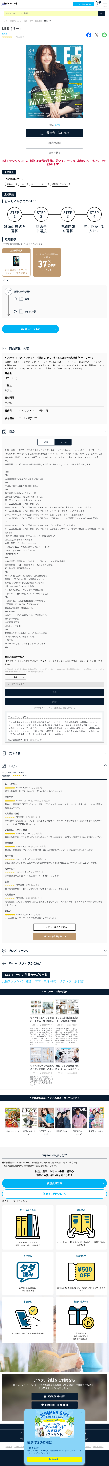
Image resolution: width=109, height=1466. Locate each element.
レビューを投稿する (52, 936)
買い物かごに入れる (30, 329)
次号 (22, 184)
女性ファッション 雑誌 (18, 21)
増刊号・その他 (59, 184)
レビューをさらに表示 (56, 927)
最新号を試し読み (58, 132)
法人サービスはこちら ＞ (15, 1201)
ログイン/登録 (84, 4)
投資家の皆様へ (85, 1447)
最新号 (10, 184)
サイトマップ (98, 1447)
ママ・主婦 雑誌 (36, 21)
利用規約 (9, 1447)
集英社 (4, 34)
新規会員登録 (54, 1183)
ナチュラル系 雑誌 (72, 981)
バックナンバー (38, 184)
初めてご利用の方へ (54, 1193)
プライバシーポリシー (23, 1447)
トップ (4, 21)
